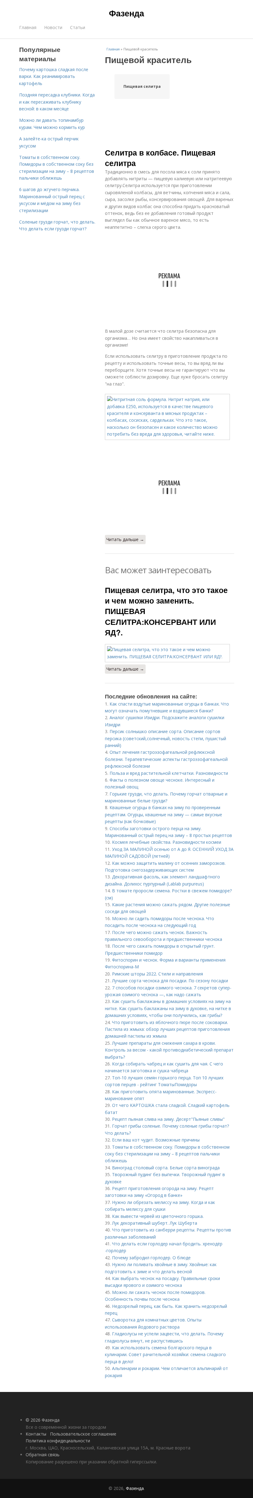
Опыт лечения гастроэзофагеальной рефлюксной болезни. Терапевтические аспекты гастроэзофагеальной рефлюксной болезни (166, 759)
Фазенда (126, 13)
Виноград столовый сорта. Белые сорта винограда (166, 1168)
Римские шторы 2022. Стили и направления (157, 974)
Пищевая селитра (142, 86)
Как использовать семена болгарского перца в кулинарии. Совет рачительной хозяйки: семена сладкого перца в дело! (165, 1354)
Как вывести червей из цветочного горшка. (158, 1216)
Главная (27, 27)
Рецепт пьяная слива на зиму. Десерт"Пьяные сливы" (168, 1119)
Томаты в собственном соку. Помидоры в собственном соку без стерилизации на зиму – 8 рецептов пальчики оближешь (167, 1154)
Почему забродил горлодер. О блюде (151, 1258)
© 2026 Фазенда (43, 1420)
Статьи (77, 27)
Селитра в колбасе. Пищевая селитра (160, 158)
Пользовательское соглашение (83, 1434)
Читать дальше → (125, 539)
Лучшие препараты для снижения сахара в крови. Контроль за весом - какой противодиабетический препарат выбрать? (169, 1050)
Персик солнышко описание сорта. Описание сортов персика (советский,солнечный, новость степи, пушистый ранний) (165, 738)
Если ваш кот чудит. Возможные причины (156, 1140)
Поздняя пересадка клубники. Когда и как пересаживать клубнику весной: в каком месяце (57, 102)
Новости (53, 27)
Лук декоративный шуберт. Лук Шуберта (154, 1223)
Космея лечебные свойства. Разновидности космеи (166, 842)
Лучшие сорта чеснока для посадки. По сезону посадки (170, 981)
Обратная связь (43, 1454)
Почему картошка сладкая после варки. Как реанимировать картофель (53, 76)
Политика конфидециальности (58, 1441)
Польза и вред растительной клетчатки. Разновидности (169, 773)
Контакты (36, 1434)
